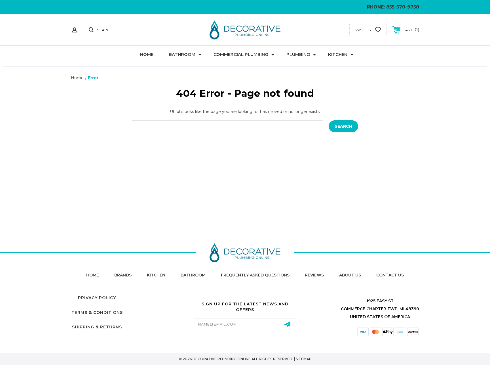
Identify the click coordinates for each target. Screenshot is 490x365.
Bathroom (182, 54)
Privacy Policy (97, 297)
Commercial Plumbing (241, 54)
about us (350, 275)
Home (146, 54)
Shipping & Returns (97, 327)
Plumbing (298, 54)
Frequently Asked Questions (255, 275)
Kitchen (337, 54)
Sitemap (304, 359)
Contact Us (390, 275)
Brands (123, 275)
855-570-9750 (402, 7)
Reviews (314, 275)
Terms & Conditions (97, 312)
